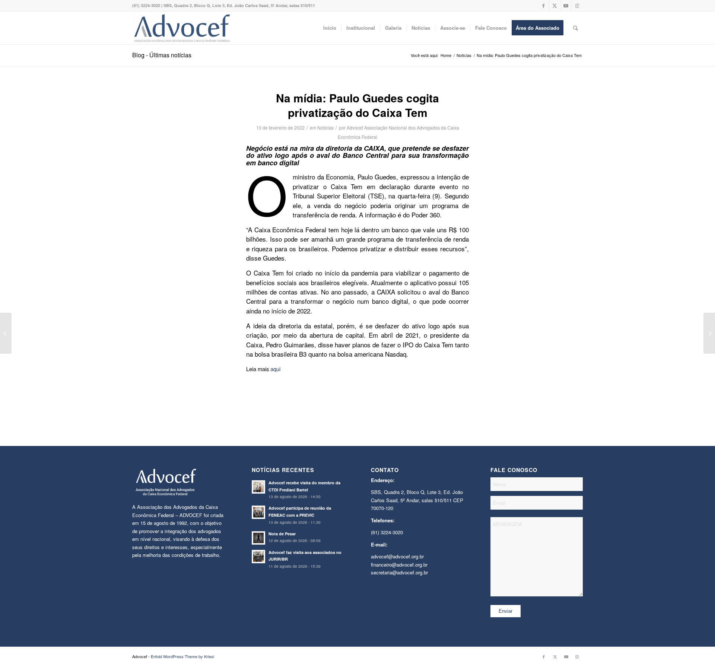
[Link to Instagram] (577, 5)
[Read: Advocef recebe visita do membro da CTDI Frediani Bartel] (258, 487)
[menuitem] (329, 28)
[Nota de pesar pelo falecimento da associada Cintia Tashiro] (6, 333)
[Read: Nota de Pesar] (258, 538)
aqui (275, 369)
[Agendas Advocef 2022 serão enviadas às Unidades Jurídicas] (709, 333)
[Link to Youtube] (565, 5)
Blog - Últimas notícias (161, 55)
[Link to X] (554, 5)
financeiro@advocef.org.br (399, 564)
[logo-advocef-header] (182, 28)
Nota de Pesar (282, 533)
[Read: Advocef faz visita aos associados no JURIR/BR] (258, 556)
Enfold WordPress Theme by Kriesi (182, 656)
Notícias (325, 127)
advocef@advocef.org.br (397, 556)
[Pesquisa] (575, 28)
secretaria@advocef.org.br (399, 572)
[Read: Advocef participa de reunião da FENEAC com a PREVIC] (258, 512)
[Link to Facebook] (543, 5)
